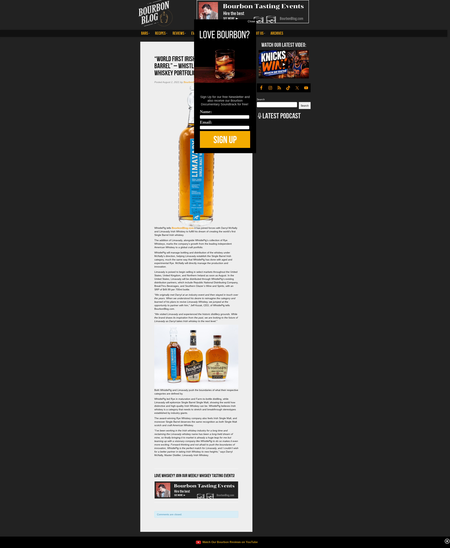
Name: (206, 111)
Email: (206, 122)
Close (251, 21)
